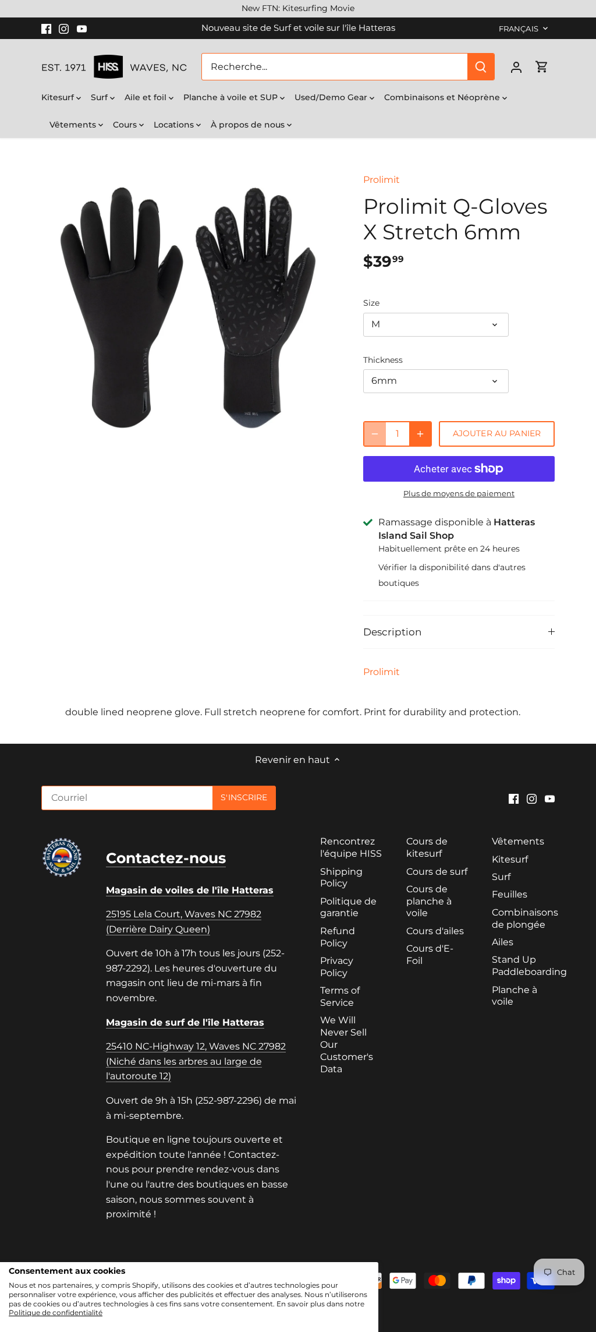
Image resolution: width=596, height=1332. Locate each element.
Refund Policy (337, 937)
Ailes (502, 942)
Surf (501, 876)
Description (392, 632)
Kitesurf (510, 859)
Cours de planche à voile (429, 901)
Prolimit (381, 179)
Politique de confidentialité (55, 1312)
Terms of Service (340, 996)
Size (371, 303)
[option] (188, 308)
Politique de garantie (348, 907)
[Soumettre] (480, 67)
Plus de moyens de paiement (459, 493)
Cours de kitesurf (427, 847)
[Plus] (420, 434)
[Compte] (516, 67)
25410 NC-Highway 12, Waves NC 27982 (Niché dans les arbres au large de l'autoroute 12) (196, 1061)
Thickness (383, 360)
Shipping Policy (341, 877)
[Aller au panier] (542, 67)
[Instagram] (64, 28)
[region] (298, 8)
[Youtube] (82, 28)
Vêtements (518, 841)
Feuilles (509, 894)
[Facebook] (46, 28)
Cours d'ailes (435, 931)
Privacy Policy (336, 966)
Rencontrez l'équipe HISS (351, 847)
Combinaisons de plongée (525, 918)
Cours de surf (436, 871)
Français (518, 28)
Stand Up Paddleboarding (529, 965)
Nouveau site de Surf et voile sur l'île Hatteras (298, 27)
